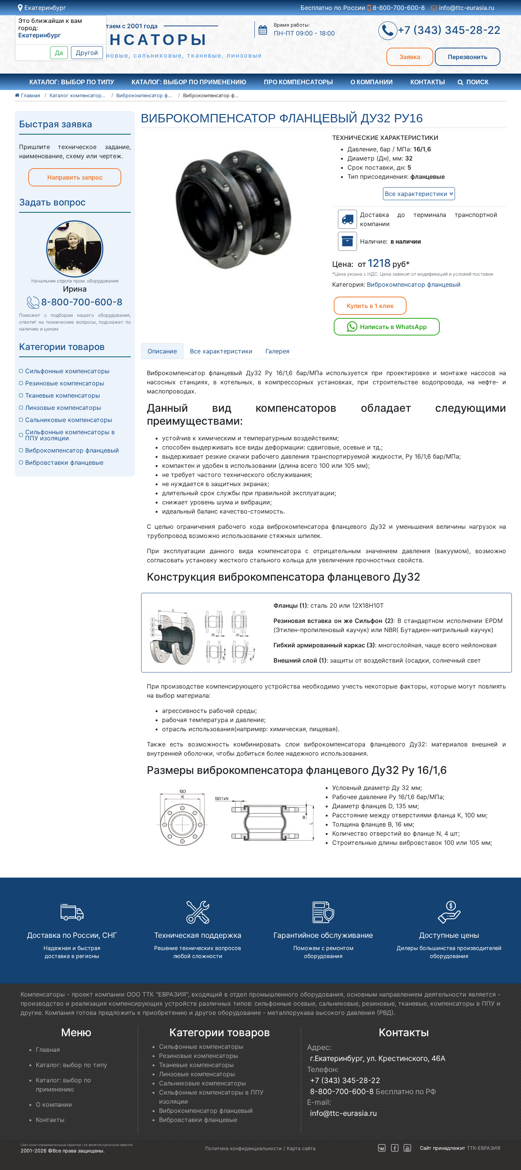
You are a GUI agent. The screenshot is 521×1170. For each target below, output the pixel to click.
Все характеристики (417, 193)
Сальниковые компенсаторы (68, 420)
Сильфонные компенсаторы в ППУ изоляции (70, 435)
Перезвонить (467, 57)
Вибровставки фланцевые (64, 462)
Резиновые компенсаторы (64, 383)
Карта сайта (301, 1148)
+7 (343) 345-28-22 (345, 1080)
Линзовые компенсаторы (63, 407)
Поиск (477, 82)
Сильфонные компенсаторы (67, 371)
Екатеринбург (44, 7)
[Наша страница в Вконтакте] (382, 1148)
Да (59, 52)
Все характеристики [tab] (221, 351)
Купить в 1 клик (370, 306)
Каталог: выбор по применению (189, 82)
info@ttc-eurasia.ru (465, 7)
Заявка (409, 57)
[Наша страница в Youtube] (407, 1148)
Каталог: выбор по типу (71, 1065)
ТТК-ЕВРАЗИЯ (483, 1148)
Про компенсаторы (298, 82)
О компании (372, 82)
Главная (48, 1049)
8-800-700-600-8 (398, 7)
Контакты (427, 82)
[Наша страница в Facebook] (395, 1148)
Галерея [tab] (277, 351)
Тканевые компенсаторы (62, 395)
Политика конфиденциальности (243, 1148)
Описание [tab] (162, 351)
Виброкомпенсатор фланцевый (414, 284)
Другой (87, 52)
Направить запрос (75, 177)
